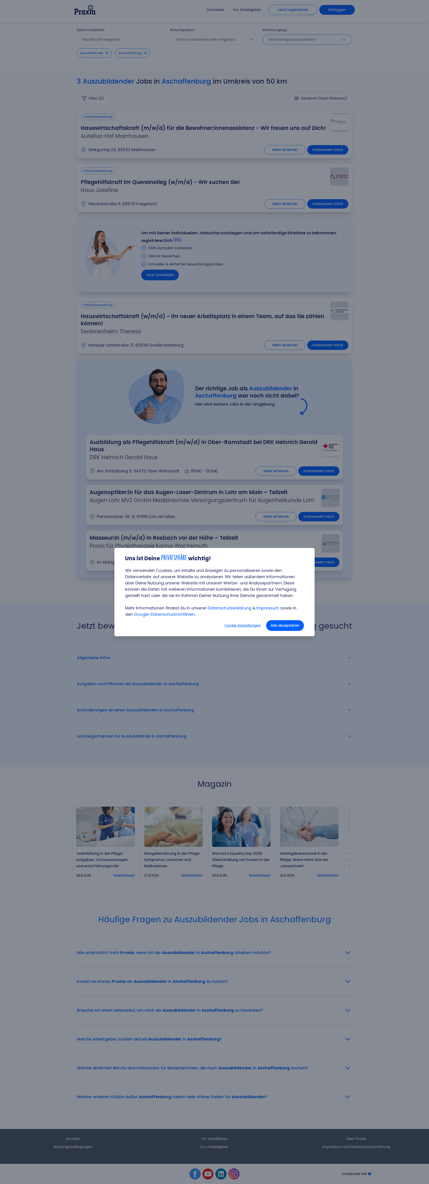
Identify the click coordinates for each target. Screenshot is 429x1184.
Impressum (268, 608)
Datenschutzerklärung (229, 608)
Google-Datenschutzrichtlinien (164, 614)
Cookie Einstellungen (243, 625)
